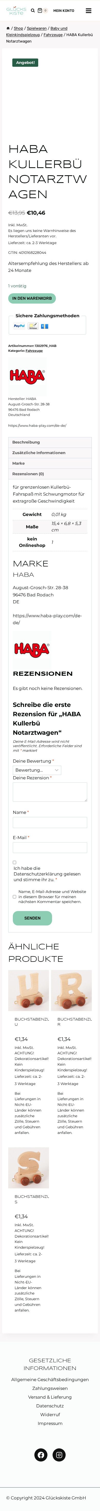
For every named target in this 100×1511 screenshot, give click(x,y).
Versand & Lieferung (50, 1397)
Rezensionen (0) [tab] (28, 473)
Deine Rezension (32, 777)
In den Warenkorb (32, 298)
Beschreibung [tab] (26, 442)
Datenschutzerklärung (38, 873)
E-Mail (21, 837)
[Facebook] (40, 1455)
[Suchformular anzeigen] (33, 11)
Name (21, 812)
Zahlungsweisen (50, 1388)
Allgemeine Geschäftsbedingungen (50, 1379)
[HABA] (27, 376)
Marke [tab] (18, 463)
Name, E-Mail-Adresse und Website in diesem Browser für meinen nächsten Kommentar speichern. (52, 896)
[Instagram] (59, 1455)
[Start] (8, 28)
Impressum (50, 1423)
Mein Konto (63, 11)
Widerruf (50, 1414)
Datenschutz (50, 1405)
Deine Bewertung (33, 761)
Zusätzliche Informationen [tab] (38, 452)
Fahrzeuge (34, 351)
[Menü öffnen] (88, 10)
